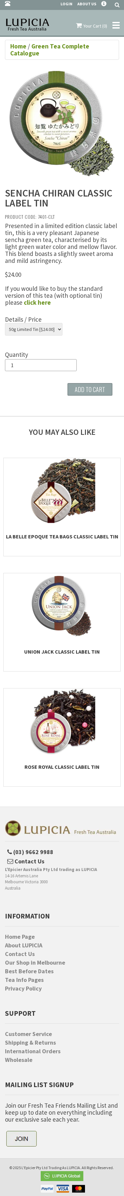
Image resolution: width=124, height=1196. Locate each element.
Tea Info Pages (24, 980)
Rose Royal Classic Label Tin (62, 766)
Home (19, 46)
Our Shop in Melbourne (35, 962)
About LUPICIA (23, 945)
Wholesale (18, 1060)
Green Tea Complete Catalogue (49, 49)
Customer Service (28, 1034)
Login (66, 3)
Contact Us (20, 954)
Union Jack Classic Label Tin (62, 651)
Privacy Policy (23, 988)
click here (37, 302)
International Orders (33, 1051)
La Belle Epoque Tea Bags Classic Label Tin (62, 536)
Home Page (20, 936)
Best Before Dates (29, 971)
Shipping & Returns (30, 1042)
